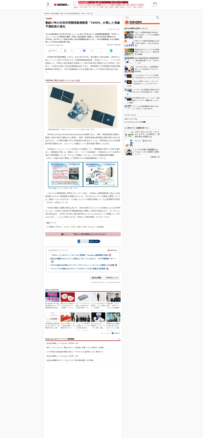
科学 (85, 227)
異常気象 (101, 227)
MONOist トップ (112, 277)
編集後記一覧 (155, 157)
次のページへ (94, 241)
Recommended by (106, 333)
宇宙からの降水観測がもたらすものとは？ (84, 234)
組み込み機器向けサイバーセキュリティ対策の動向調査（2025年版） (71, 360)
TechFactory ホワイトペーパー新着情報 (59, 339)
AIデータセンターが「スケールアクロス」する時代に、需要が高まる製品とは (147, 134)
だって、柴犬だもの (143, 141)
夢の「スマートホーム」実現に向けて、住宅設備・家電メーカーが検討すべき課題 (75, 347)
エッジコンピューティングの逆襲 (135, 122)
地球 (79, 227)
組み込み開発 (55, 13)
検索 (157, 17)
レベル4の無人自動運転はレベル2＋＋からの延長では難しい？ (146, 151)
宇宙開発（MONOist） (55, 227)
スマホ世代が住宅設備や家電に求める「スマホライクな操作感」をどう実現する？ (75, 352)
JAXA (67, 227)
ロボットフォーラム (130, 119)
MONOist (47, 13)
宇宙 (73, 227)
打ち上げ (92, 227)
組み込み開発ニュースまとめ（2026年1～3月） (63, 356)
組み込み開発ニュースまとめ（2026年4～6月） (63, 343)
